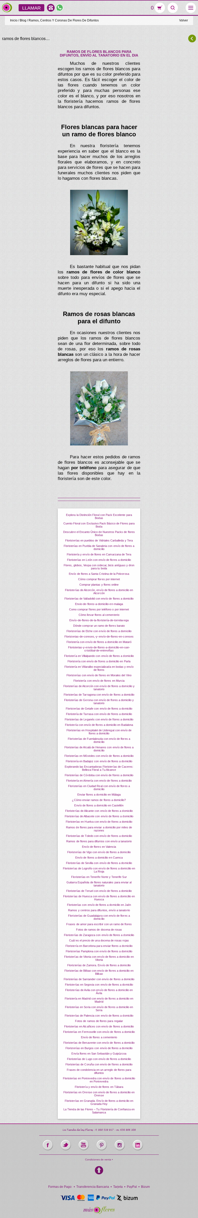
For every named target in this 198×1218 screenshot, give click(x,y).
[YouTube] (83, 1145)
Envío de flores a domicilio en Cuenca (99, 857)
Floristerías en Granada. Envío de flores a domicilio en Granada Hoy (99, 1102)
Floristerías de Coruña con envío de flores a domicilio (99, 1064)
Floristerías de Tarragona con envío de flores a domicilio (99, 694)
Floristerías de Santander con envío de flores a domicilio (99, 979)
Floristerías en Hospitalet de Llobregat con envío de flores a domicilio (99, 732)
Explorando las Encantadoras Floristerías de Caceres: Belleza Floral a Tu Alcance (99, 768)
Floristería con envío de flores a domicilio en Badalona (99, 724)
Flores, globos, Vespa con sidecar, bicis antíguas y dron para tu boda (99, 567)
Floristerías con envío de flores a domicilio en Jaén (99, 904)
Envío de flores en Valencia (99, 846)
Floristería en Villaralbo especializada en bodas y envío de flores (99, 668)
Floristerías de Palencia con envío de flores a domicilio (99, 1015)
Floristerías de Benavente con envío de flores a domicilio (99, 1042)
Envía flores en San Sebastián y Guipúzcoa (98, 1053)
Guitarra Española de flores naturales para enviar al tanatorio (99, 884)
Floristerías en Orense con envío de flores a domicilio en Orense (99, 1094)
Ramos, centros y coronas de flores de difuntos (64, 20)
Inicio (14, 20)
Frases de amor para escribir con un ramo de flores (99, 924)
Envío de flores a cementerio (99, 1037)
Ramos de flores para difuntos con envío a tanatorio (99, 841)
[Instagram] (119, 1145)
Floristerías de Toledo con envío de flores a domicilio (99, 835)
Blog (23, 20)
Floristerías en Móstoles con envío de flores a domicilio (99, 755)
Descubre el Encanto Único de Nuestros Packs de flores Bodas (99, 533)
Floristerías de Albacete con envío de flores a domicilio (99, 816)
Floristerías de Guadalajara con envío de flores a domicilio (99, 917)
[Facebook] (47, 1145)
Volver (183, 20)
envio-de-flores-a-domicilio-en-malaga (99, 604)
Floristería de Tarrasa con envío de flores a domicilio (99, 714)
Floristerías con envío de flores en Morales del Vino (99, 675)
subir (99, 1170)
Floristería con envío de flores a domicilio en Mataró (99, 641)
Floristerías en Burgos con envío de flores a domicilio (99, 1048)
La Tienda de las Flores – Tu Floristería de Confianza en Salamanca (99, 1111)
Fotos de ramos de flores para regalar (99, 1021)
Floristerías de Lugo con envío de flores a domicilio (99, 1058)
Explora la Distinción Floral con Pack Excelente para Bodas (99, 516)
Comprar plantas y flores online (99, 584)
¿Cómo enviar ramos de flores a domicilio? (99, 799)
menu (191, 8)
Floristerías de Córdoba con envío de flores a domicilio (99, 775)
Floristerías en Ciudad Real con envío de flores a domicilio (99, 787)
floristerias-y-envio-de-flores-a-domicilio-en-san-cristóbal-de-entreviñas (99, 649)
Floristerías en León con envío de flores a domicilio (99, 559)
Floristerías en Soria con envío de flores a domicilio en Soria (99, 1008)
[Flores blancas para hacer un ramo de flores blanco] (99, 222)
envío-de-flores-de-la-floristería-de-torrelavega (98, 620)
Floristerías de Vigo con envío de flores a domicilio (99, 852)
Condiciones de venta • (99, 1159)
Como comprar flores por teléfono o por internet (99, 609)
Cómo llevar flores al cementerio (99, 614)
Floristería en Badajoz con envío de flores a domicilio (99, 761)
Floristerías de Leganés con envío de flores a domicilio (99, 719)
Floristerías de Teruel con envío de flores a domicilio (99, 890)
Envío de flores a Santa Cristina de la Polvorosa (99, 573)
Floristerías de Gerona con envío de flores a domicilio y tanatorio (99, 701)
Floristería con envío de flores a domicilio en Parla (99, 661)
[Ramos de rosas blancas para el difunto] (99, 408)
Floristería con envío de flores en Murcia (99, 680)
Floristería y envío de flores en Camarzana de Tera (99, 554)
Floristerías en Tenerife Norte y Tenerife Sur (99, 876)
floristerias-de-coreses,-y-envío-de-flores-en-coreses (99, 636)
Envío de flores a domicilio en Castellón (98, 805)
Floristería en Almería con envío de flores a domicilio (99, 780)
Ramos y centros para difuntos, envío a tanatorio (99, 910)
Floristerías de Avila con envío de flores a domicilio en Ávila (99, 991)
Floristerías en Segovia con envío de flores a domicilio (99, 984)
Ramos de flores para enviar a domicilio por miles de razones (99, 829)
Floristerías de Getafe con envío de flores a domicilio (99, 708)
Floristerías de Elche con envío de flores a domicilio (99, 631)
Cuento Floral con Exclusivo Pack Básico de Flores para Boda (99, 525)
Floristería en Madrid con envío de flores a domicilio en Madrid (99, 1000)
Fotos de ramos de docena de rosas (99, 929)
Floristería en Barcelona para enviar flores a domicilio (99, 945)
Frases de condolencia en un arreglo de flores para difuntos (99, 1071)
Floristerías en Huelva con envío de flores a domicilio (99, 821)
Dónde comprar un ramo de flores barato (99, 625)
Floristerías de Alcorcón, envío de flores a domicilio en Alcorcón (99, 591)
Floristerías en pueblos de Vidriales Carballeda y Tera (99, 540)
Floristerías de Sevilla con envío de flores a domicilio (99, 863)
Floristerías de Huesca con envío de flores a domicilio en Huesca (99, 898)
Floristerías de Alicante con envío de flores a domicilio (99, 810)
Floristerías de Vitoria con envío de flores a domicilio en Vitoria (99, 958)
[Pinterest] (101, 1145)
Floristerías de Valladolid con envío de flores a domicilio (99, 598)
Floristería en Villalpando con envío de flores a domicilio (99, 655)
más (7, 8)
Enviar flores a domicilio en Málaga (99, 794)
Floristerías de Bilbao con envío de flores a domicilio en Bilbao (99, 972)
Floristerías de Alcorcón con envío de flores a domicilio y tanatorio (99, 688)
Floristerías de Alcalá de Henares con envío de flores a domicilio (99, 749)
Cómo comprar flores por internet (99, 579)
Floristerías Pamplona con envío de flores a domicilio (99, 951)
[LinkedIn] (137, 1145)
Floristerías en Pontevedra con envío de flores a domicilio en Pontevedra (99, 1080)
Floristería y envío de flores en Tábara (99, 1086)
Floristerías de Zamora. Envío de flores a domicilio (99, 965)
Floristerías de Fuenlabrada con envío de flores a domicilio (99, 740)
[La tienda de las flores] (98, 1210)
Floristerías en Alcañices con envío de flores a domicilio (99, 1026)
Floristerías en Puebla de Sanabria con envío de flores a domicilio (99, 547)
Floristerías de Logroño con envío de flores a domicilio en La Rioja (99, 870)
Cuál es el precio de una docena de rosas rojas (99, 940)
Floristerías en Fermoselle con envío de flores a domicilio (99, 1031)
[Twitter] (65, 1145)
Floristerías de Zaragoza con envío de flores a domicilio (99, 935)
